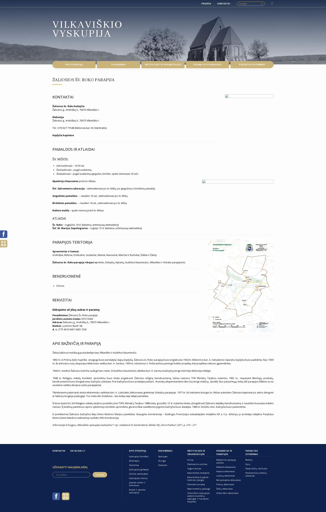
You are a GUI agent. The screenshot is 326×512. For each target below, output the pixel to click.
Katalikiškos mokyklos (198, 473)
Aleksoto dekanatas (226, 467)
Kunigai (162, 460)
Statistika (134, 465)
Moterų (249, 460)
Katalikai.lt (77, 450)
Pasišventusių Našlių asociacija (256, 474)
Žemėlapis (134, 460)
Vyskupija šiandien (138, 456)
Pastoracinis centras (197, 464)
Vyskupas (163, 456)
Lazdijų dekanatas (225, 475)
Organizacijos (194, 468)
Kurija (190, 460)
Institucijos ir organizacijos (196, 452)
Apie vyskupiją (137, 450)
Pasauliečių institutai (256, 468)
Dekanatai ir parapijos (224, 452)
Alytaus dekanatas (225, 471)
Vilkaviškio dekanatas (227, 493)
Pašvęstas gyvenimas (251, 452)
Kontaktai (58, 450)
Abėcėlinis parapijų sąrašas (226, 461)
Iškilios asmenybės (138, 474)
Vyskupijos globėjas (139, 469)
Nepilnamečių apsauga (198, 488)
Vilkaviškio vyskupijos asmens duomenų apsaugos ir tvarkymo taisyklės (198, 497)
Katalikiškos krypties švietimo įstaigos (197, 478)
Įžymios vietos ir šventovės (137, 484)
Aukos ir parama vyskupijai (137, 491)
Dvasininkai (165, 450)
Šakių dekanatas (224, 488)
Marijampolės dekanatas (228, 480)
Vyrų (247, 464)
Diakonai (162, 465)
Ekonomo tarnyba (196, 484)
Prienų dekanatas (225, 484)
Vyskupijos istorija (138, 478)
